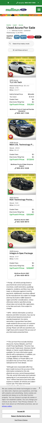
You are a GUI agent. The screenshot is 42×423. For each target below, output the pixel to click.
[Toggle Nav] (39, 10)
